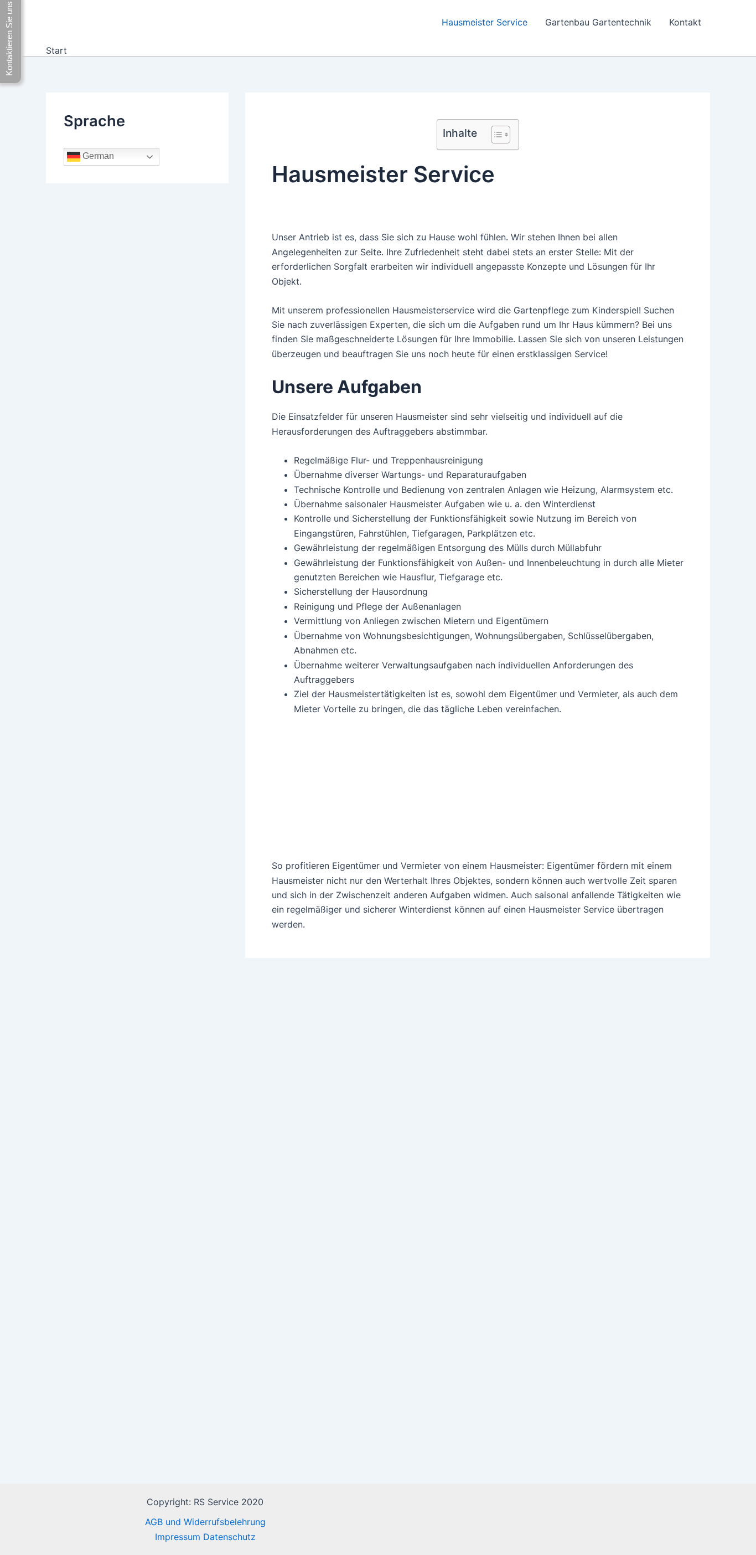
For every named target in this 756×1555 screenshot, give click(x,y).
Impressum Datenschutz (205, 1536)
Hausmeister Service (484, 22)
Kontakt (685, 22)
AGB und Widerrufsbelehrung (205, 1521)
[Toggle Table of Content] (495, 134)
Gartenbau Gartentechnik (598, 22)
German (97, 156)
